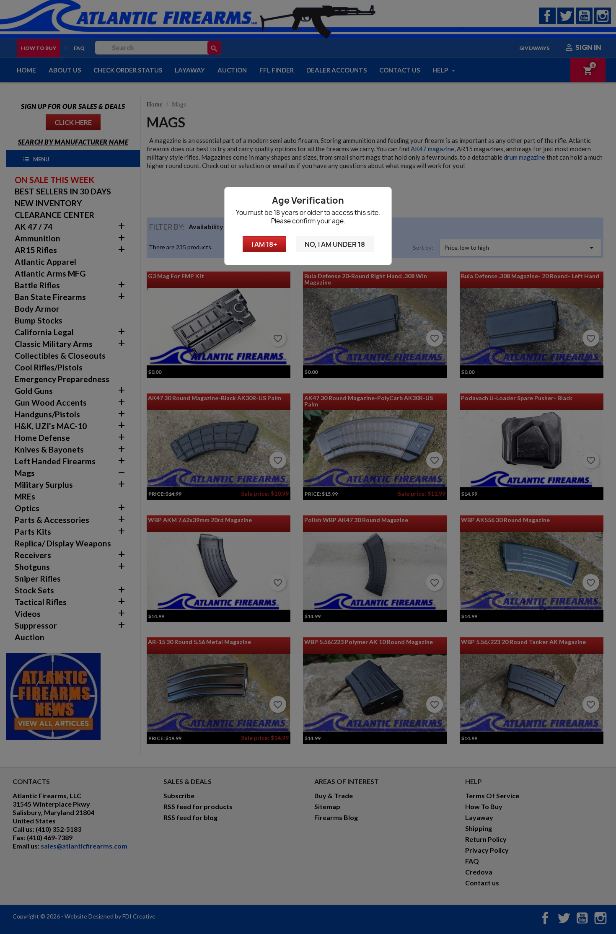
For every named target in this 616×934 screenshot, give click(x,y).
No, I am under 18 (335, 244)
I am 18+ (264, 244)
